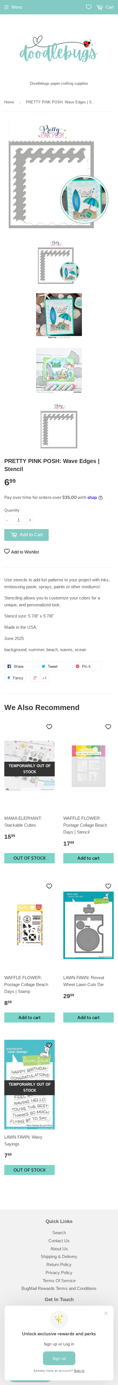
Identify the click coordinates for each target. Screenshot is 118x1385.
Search (59, 1232)
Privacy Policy (59, 1272)
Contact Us (59, 1240)
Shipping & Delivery (59, 1256)
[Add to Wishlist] (49, 727)
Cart (109, 7)
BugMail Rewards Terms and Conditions (59, 1288)
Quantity (11, 510)
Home (9, 102)
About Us (59, 1248)
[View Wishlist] (89, 7)
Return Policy (59, 1264)
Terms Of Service (59, 1280)
